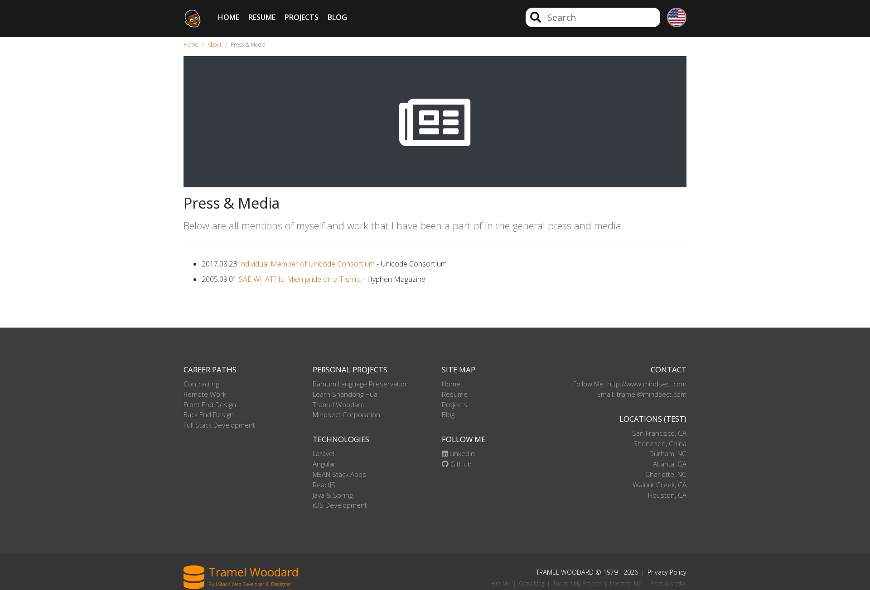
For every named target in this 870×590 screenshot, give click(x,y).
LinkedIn (461, 453)
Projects (302, 17)
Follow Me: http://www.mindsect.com (629, 383)
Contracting (201, 383)
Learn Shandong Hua (345, 394)
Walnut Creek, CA (659, 484)
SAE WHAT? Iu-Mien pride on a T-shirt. (300, 279)
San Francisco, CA (659, 433)
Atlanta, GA (669, 463)
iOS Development (340, 504)
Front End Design (210, 404)
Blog (337, 17)
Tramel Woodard (339, 404)
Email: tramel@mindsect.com (641, 394)
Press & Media (667, 583)
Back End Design (209, 414)
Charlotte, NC (665, 474)
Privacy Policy (667, 572)
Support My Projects (577, 583)
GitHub (460, 463)
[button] (673, 19)
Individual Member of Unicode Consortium (307, 264)
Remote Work (205, 394)
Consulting (531, 583)
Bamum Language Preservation (361, 383)
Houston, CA (667, 495)
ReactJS (324, 484)
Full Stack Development (219, 424)
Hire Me (500, 583)
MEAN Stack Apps (339, 474)
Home (228, 17)
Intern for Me (626, 583)
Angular (324, 463)
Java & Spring (333, 495)
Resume (262, 17)
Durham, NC (667, 453)
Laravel (323, 453)
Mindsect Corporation (346, 414)
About (215, 44)
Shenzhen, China (659, 443)
